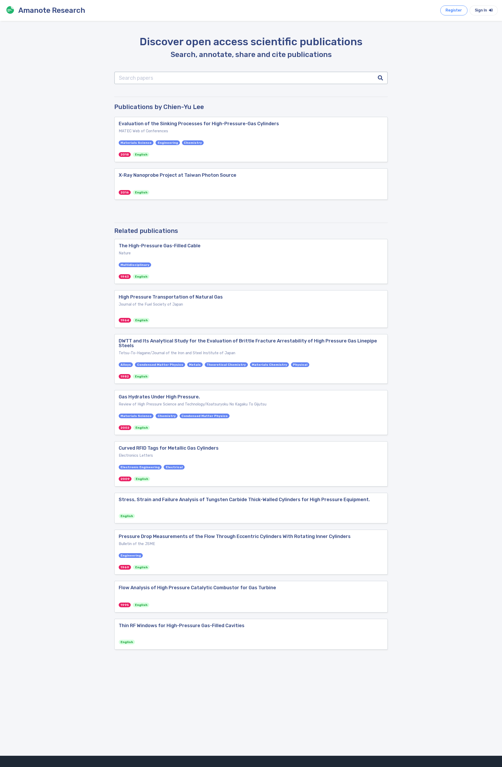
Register (454, 10)
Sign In (481, 10)
